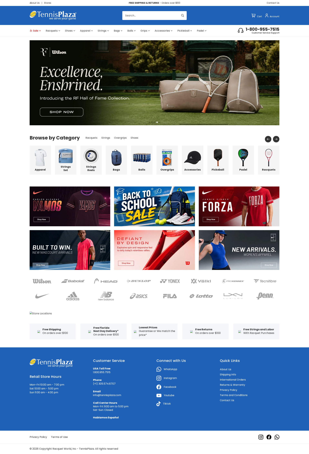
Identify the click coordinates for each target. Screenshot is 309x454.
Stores (47, 3)
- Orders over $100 (154, 3)
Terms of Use (59, 437)
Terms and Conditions (234, 395)
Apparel (85, 31)
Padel (200, 31)
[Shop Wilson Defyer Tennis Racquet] (154, 250)
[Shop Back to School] (154, 206)
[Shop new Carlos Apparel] (70, 206)
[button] (149, 122)
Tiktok (167, 404)
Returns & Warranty (232, 385)
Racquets (52, 31)
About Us (35, 3)
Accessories (162, 31)
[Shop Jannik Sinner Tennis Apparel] (239, 206)
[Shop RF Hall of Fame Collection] (154, 82)
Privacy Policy (228, 390)
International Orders (233, 380)
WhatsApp (170, 369)
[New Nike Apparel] (70, 250)
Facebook (170, 387)
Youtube (169, 395)
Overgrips (120, 138)
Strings (102, 31)
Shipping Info (228, 374)
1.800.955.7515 (101, 372)
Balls (130, 31)
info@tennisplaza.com (107, 395)
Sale (35, 31)
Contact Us (273, 3)
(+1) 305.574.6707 (104, 384)
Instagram (170, 378)
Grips (143, 31)
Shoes (69, 31)
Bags (117, 31)
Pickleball (183, 31)
